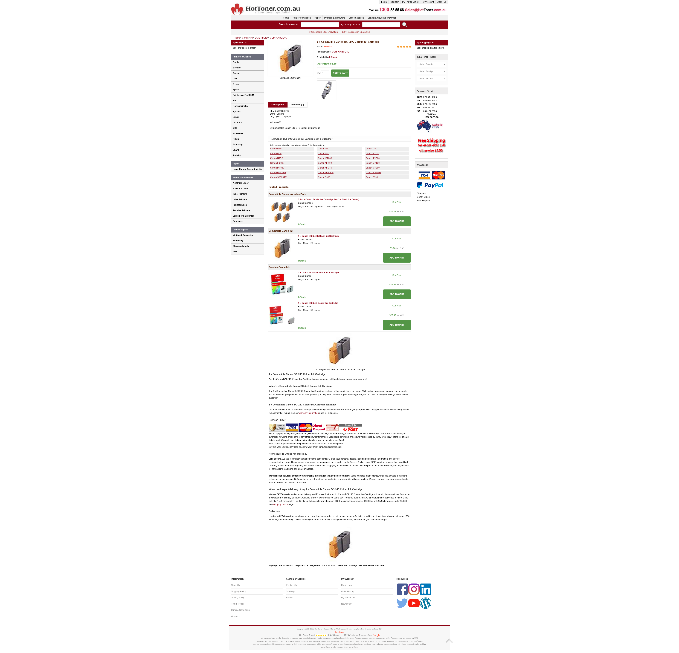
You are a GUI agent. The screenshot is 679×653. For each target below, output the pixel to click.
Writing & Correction (243, 235)
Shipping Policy (238, 591)
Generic (328, 46)
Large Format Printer (243, 216)
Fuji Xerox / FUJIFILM (243, 95)
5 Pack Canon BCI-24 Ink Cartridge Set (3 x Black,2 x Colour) (328, 199)
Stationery (238, 240)
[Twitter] (402, 603)
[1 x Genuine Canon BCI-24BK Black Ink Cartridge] (282, 284)
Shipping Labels (241, 246)
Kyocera (237, 111)
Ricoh (236, 139)
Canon (236, 73)
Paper (318, 18)
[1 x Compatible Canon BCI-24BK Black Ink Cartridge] (282, 248)
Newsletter (346, 604)
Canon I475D (276, 158)
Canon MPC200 (325, 172)
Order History (347, 591)
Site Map (290, 591)
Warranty (235, 616)
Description (277, 104)
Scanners (238, 221)
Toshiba (237, 155)
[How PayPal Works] (430, 184)
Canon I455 (323, 153)
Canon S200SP (373, 172)
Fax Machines (240, 205)
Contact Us (291, 585)
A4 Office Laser (241, 183)
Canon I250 (276, 148)
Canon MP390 (373, 168)
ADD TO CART (397, 221)
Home (286, 18)
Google (376, 635)
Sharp (236, 150)
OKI (235, 128)
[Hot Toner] (266, 4)
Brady (236, 62)
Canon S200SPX (278, 177)
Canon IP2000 (277, 163)
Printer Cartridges (302, 18)
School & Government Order (382, 18)
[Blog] (425, 603)
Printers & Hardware (334, 18)
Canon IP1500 (373, 158)
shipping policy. (280, 504)
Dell (235, 78)
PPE (235, 251)
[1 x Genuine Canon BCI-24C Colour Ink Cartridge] (282, 315)
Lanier (236, 117)
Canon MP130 (373, 163)
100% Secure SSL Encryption (323, 32)
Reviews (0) (297, 104)
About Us (441, 2)
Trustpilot (339, 632)
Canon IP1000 (325, 158)
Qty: (319, 73)
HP (234, 100)
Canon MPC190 (278, 172)
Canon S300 (324, 177)
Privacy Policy (237, 597)
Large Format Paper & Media (247, 169)
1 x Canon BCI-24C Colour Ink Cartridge (318, 303)
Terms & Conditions (240, 610)
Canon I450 (276, 153)
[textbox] (320, 24)
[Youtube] (414, 603)
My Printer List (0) (410, 2)
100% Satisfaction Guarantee (356, 32)
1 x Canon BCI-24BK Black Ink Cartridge (318, 236)
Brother (237, 67)
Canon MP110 (325, 163)
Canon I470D (372, 153)
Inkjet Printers (240, 194)
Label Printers (240, 199)
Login (384, 2)
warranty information (309, 413)
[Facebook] (402, 589)
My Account (428, 2)
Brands (289, 597)
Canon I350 (371, 148)
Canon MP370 (325, 168)
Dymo (236, 84)
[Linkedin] (425, 589)
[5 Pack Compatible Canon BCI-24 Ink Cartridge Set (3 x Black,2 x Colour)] (282, 211)
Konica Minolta (240, 106)
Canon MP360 (277, 168)
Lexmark (237, 122)
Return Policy (237, 604)
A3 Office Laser (241, 188)
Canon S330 (372, 177)
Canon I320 (323, 148)
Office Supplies (356, 18)
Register (394, 2)
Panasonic (238, 133)
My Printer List (348, 597)
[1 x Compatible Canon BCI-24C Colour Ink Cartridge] (290, 58)
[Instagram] (414, 589)
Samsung (237, 144)
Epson (236, 89)
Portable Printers (241, 210)
